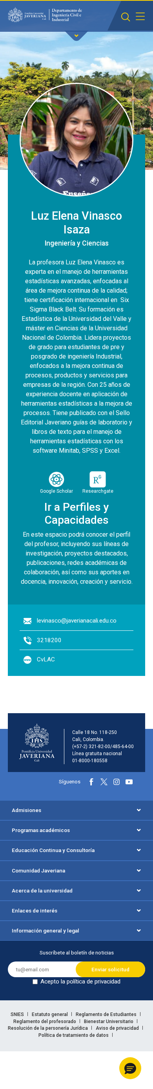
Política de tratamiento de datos (74, 1035)
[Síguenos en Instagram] (116, 781)
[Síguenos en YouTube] (129, 781)
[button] (130, 1068)
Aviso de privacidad (118, 1028)
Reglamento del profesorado (45, 1021)
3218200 (49, 640)
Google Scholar (56, 491)
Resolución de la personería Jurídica (48, 1028)
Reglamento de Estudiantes (107, 1014)
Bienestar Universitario (109, 1021)
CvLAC (46, 659)
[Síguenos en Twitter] (103, 781)
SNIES (18, 1014)
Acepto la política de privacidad (80, 981)
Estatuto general (50, 1014)
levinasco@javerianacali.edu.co (77, 620)
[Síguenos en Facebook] (91, 781)
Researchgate (97, 491)
